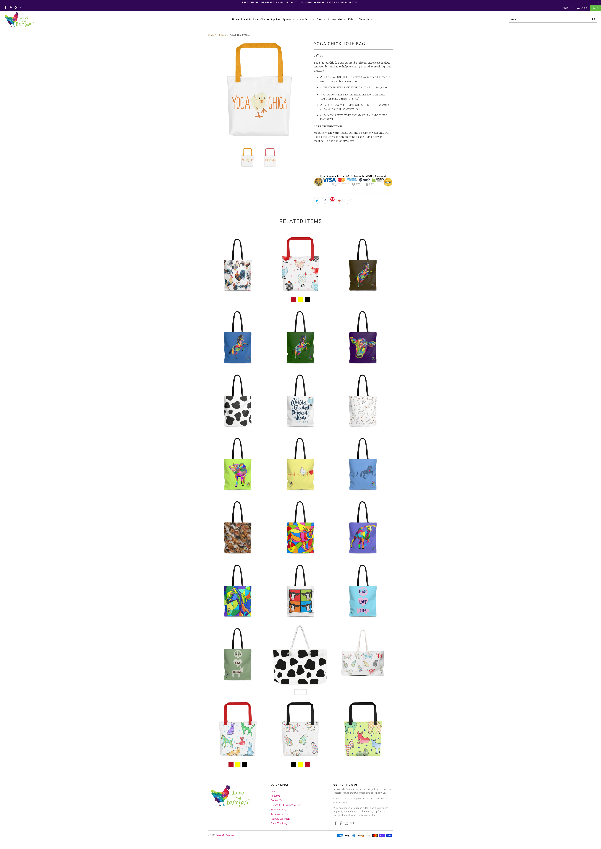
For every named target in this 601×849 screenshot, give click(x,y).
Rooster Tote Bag (238, 265)
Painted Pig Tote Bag (238, 464)
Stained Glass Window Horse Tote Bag (238, 591)
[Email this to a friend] (347, 200)
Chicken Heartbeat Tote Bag (300, 464)
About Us (364, 19)
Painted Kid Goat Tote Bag (363, 527)
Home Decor (304, 19)
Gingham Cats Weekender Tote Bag (363, 654)
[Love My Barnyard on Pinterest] (10, 7)
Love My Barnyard (225, 835)
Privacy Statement (280, 818)
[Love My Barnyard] (49, 19)
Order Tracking (279, 823)
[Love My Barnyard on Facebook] (5, 7)
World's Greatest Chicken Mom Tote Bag (300, 401)
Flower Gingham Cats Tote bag (300, 730)
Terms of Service (280, 814)
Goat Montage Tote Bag (238, 527)
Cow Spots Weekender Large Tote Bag (300, 656)
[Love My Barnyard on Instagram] (15, 7)
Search (274, 791)
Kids (351, 19)
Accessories (335, 19)
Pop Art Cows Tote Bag (300, 591)
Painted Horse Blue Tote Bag (238, 337)
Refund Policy (278, 809)
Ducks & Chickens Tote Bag (363, 401)
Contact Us (276, 800)
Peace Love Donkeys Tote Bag (238, 654)
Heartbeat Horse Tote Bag (363, 464)
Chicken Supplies (270, 19)
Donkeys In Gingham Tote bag (363, 730)
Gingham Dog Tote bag (238, 730)
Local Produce (249, 19)
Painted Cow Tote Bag (363, 337)
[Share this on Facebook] (325, 200)
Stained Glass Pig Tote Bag (300, 527)
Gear (320, 19)
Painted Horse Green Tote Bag (300, 337)
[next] (305, 91)
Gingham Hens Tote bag (300, 265)
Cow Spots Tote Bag (238, 401)
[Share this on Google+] (339, 200)
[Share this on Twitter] (317, 200)
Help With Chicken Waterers (286, 804)
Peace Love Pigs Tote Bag (363, 591)
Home (235, 19)
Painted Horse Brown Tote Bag (363, 265)
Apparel (287, 19)
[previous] (213, 91)
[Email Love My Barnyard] (20, 7)
